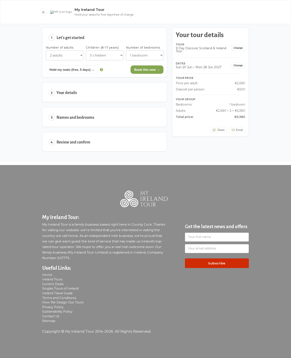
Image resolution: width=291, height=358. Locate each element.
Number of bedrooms (143, 47)
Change (238, 48)
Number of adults (59, 47)
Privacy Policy (52, 307)
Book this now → (147, 69)
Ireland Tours (52, 279)
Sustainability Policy (57, 311)
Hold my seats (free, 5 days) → (72, 69)
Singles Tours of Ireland (60, 288)
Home (47, 275)
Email (239, 130)
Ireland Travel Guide (57, 293)
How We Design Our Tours (63, 302)
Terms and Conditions (59, 298)
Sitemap (48, 321)
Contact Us (50, 316)
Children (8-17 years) (102, 47)
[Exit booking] (44, 12)
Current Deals (52, 284)
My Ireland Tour (89, 9)
